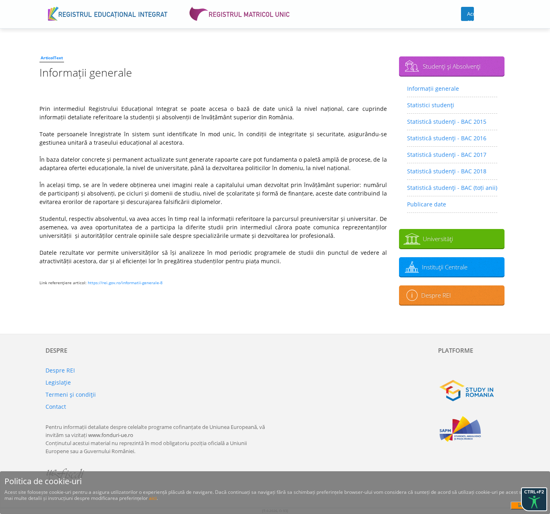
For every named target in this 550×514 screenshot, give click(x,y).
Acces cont (470, 15)
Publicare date (426, 204)
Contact (55, 406)
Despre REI (436, 295)
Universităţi (438, 239)
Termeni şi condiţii (70, 394)
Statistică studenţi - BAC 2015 (446, 121)
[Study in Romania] (471, 391)
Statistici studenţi (430, 105)
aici (153, 498)
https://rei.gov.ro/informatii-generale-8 (125, 282)
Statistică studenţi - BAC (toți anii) (452, 187)
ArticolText (52, 57)
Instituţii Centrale (444, 267)
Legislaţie (58, 382)
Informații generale (433, 88)
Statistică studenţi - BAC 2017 (446, 154)
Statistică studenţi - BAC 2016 (446, 138)
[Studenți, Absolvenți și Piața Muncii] (471, 429)
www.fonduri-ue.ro (110, 435)
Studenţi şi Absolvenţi (451, 66)
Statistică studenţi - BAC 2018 (446, 171)
